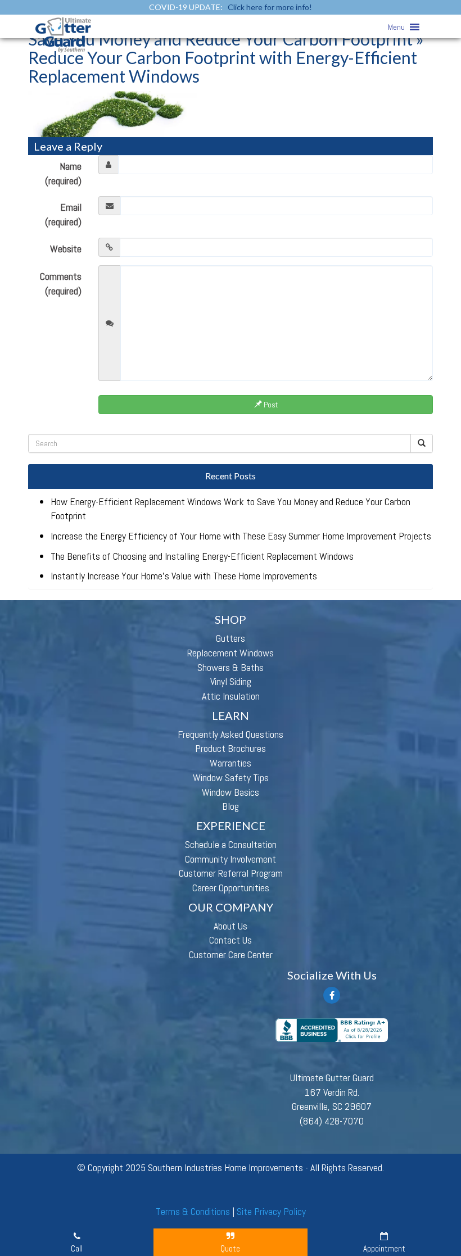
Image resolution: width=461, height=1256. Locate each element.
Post (270, 405)
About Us (230, 925)
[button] (396, 27)
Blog (230, 806)
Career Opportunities (230, 887)
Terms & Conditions (193, 1211)
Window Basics (230, 792)
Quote (230, 1248)
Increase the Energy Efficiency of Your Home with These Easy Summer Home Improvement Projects (241, 535)
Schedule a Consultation (231, 844)
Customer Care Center (231, 954)
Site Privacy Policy (271, 1211)
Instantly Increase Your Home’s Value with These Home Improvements (184, 575)
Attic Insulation (231, 696)
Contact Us (230, 939)
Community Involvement (230, 859)
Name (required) (63, 173)
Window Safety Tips (231, 777)
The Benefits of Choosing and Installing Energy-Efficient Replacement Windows (202, 556)
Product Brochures (230, 748)
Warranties (230, 762)
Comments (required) (61, 283)
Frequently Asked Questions (230, 734)
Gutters (230, 638)
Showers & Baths (230, 667)
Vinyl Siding (230, 681)
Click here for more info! (270, 7)
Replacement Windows (230, 652)
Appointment (384, 1248)
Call (77, 1248)
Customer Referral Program (231, 873)
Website (66, 248)
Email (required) (63, 214)
